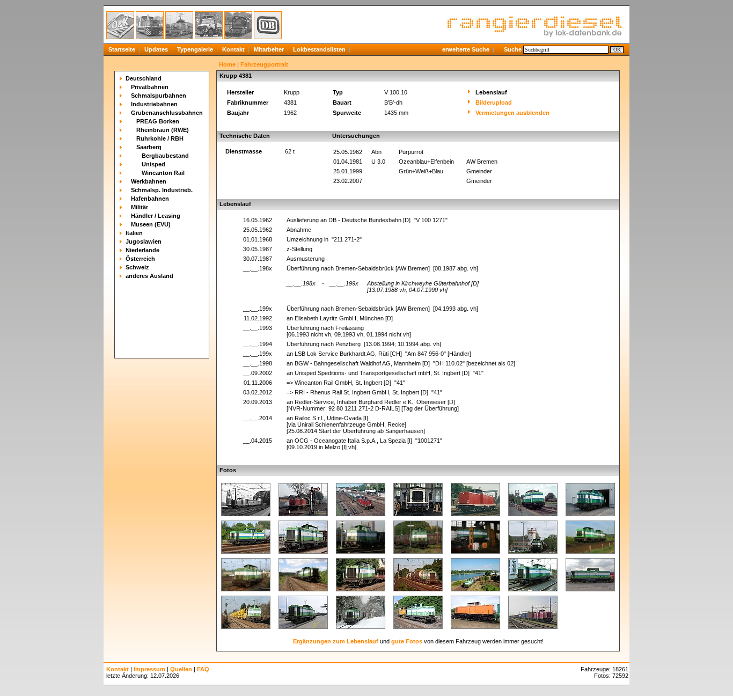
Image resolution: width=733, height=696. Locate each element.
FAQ (203, 669)
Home (227, 64)
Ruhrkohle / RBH (160, 138)
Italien (134, 233)
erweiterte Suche (465, 49)
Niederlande (142, 250)
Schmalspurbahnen (158, 95)
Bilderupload (493, 102)
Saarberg (149, 147)
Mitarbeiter (269, 49)
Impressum (149, 669)
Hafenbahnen (150, 198)
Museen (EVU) (151, 224)
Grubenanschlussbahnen (167, 112)
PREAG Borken (157, 121)
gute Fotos (406, 641)
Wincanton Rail (163, 173)
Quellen (181, 669)
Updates (156, 49)
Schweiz (137, 267)
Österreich (140, 258)
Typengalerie (195, 49)
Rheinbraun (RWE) (162, 130)
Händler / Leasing (155, 216)
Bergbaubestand (165, 155)
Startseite (121, 49)
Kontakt (233, 49)
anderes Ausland (149, 276)
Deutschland (144, 78)
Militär (139, 207)
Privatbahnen (149, 87)
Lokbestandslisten (319, 49)
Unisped (153, 164)
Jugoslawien (144, 241)
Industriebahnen (154, 104)
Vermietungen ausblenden (512, 112)
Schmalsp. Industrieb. (162, 190)
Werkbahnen (148, 181)
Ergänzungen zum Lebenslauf (335, 641)
